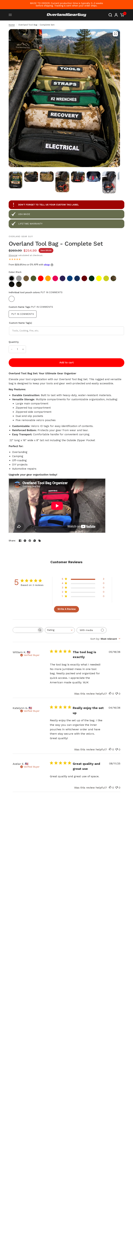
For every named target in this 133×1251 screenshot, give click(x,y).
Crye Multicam (113, 278)
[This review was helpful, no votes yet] (110, 693)
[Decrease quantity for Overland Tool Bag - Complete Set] (11, 349)
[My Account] (116, 15)
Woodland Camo (19, 284)
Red (40, 278)
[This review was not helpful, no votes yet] (116, 693)
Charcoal (19, 278)
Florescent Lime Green (106, 278)
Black (11, 278)
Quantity (14, 342)
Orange (48, 278)
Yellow (99, 278)
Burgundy (84, 278)
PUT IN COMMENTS (11, 299)
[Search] (110, 15)
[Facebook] (20, 541)
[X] (25, 541)
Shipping (13, 255)
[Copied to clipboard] (39, 541)
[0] (121, 15)
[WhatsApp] (35, 541)
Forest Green (91, 278)
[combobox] (60, 630)
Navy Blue (77, 278)
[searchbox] (25, 630)
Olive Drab (33, 278)
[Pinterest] (30, 541)
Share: (12, 540)
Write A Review (66, 609)
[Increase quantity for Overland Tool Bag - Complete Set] (23, 349)
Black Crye (11, 284)
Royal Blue (70, 278)
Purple (62, 278)
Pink (55, 278)
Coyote (26, 278)
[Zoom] (115, 33)
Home (12, 25)
